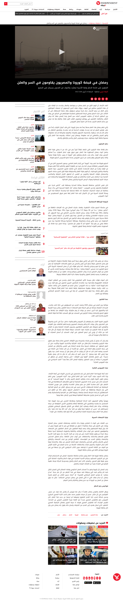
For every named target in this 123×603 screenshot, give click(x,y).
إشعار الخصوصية (74, 578)
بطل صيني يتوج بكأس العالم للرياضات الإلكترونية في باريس (24, 160)
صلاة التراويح (94, 515)
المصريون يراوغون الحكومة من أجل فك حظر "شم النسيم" (74, 248)
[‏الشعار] (100, 28)
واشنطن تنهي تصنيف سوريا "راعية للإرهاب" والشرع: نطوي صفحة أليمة (29, 198)
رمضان (64, 515)
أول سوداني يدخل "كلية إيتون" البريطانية (30, 182)
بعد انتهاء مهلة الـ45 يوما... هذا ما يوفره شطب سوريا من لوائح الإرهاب (29, 228)
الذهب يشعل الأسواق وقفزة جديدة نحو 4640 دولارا (29, 190)
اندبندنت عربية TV (38, 9)
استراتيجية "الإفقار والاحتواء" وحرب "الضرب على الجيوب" (26, 330)
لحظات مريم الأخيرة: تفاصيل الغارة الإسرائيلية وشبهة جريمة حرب (93, 541)
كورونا (76, 515)
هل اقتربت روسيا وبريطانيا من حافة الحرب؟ (64, 561)
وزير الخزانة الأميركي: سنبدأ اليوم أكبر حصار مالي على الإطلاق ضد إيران (24, 140)
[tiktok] (87, 578)
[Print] (92, 98)
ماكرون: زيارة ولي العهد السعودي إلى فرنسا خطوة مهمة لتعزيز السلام (25, 129)
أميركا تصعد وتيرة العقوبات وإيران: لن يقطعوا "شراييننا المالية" (28, 236)
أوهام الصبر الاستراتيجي (28, 270)
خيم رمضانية (84, 515)
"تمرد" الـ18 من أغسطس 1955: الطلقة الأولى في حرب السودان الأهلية (25, 308)
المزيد (26, 9)
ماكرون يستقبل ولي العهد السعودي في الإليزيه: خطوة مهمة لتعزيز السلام (28, 213)
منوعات (78, 9)
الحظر (70, 515)
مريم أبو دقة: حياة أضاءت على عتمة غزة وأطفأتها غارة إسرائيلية (93, 561)
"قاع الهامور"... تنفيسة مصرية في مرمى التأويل (29, 205)
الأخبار (115, 9)
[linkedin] (89, 578)
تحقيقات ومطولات (53, 9)
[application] (61, 52)
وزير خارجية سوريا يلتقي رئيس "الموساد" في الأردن (74, 14)
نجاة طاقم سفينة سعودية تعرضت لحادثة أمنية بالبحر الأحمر (30, 243)
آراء (100, 9)
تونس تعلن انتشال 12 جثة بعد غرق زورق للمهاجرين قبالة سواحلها (39, 13)
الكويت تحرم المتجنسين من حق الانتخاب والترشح (25, 170)
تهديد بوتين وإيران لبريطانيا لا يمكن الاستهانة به (25, 295)
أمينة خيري (104, 91)
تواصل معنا (76, 584)
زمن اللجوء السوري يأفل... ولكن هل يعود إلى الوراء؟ (64, 541)
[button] (61, 52)
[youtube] (92, 578)
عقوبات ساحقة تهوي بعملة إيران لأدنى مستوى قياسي (30, 251)
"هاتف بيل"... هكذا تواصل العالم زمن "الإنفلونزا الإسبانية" (73, 237)
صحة (64, 9)
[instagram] (94, 578)
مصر (58, 515)
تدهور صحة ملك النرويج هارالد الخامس (26, 118)
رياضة (71, 9)
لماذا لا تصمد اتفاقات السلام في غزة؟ (26, 319)
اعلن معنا (76, 588)
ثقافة (86, 9)
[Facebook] (100, 578)
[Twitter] (97, 578)
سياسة (107, 9)
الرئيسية (105, 23)
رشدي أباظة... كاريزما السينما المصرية (28, 220)
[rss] (84, 578)
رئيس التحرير (75, 581)
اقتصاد (93, 9)
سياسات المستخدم (73, 574)
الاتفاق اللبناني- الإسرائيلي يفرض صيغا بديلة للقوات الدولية (25, 283)
